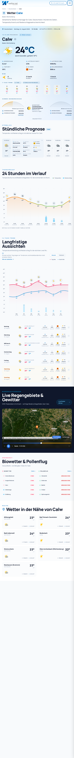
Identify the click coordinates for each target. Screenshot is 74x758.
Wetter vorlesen (26, 35)
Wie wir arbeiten (7, 259)
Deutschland (12, 9)
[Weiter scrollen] (70, 149)
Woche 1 (54, 255)
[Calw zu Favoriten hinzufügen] (15, 39)
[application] (37, 204)
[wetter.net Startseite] (10, 3)
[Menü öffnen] (70, 3)
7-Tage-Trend (7, 82)
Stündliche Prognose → (31, 82)
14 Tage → (18, 82)
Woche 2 (61, 255)
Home (4, 9)
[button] (6, 148)
